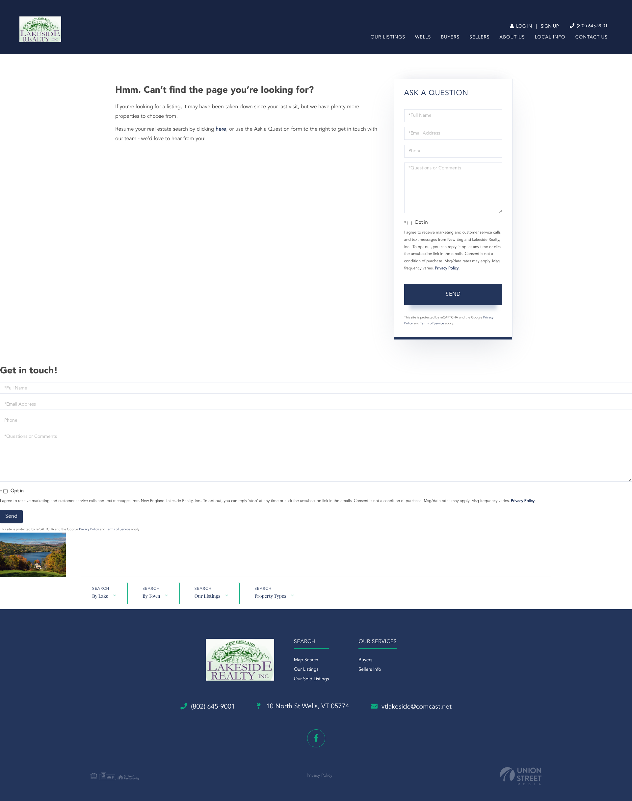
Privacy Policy (447, 268)
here (221, 129)
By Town (151, 596)
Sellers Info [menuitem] (369, 669)
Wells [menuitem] (423, 37)
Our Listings (207, 596)
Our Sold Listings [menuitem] (311, 679)
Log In (523, 26)
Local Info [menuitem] (550, 37)
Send (453, 294)
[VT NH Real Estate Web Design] (520, 776)
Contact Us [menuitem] (591, 37)
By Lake (100, 596)
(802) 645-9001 (591, 26)
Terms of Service (432, 323)
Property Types (270, 596)
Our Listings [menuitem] (388, 37)
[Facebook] (316, 738)
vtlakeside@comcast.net (417, 707)
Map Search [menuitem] (306, 660)
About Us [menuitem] (512, 37)
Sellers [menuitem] (479, 37)
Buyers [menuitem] (450, 37)
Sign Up (550, 26)
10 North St (306, 706)
